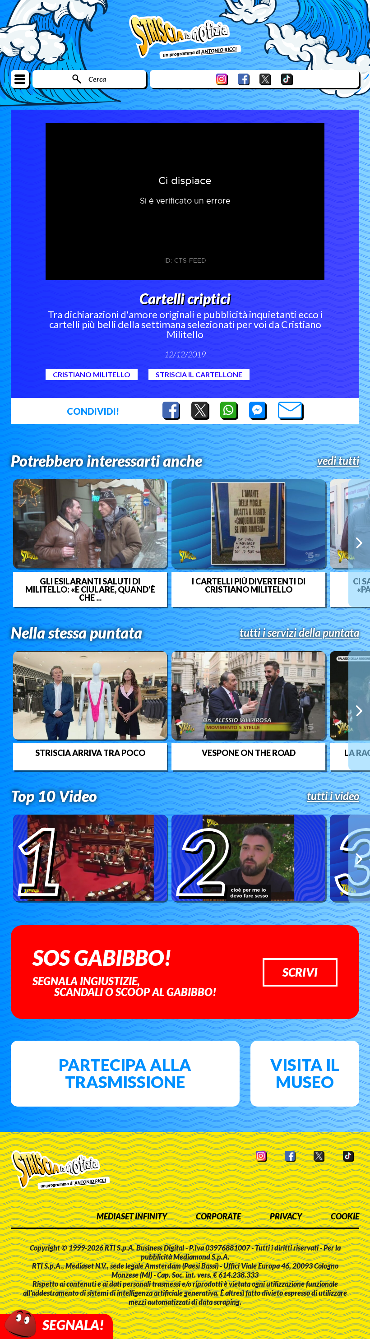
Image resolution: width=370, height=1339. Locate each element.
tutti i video (333, 796)
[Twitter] (265, 79)
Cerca (97, 78)
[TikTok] (287, 79)
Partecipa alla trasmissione (125, 1073)
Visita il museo (304, 1073)
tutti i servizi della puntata (299, 632)
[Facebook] (244, 79)
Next (359, 543)
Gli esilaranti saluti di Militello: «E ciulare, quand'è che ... (90, 589)
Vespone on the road (249, 753)
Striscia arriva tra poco (90, 753)
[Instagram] (222, 79)
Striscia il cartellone (199, 374)
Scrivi (300, 972)
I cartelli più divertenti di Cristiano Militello (248, 585)
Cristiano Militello (91, 374)
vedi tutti (338, 460)
